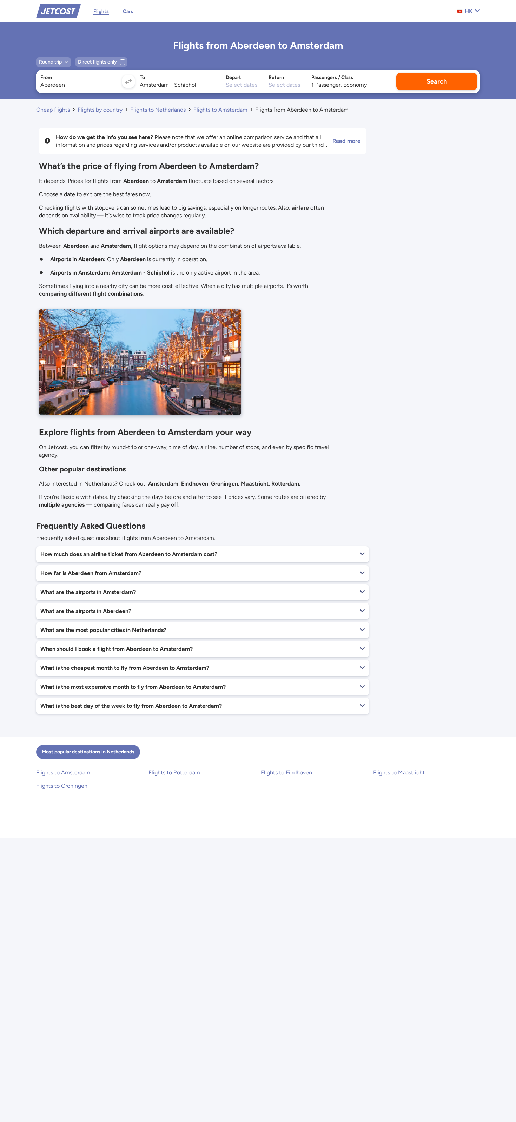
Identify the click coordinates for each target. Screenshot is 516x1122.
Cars (128, 11)
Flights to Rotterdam (174, 772)
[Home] (58, 10)
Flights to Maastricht (399, 772)
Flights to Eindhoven (286, 772)
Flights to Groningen (61, 786)
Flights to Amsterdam (63, 772)
